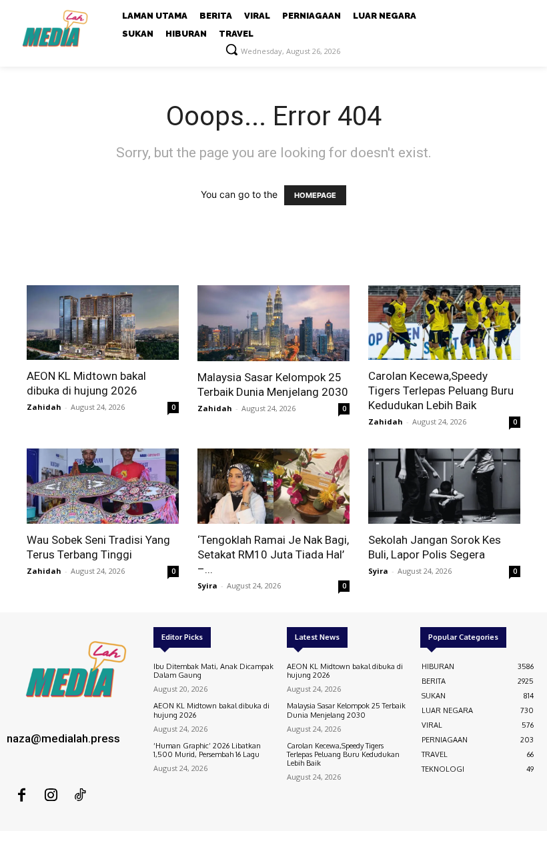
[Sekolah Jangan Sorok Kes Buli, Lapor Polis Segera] (444, 486)
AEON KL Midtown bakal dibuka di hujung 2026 (211, 710)
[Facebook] (21, 795)
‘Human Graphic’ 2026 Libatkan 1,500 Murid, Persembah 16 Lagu (207, 750)
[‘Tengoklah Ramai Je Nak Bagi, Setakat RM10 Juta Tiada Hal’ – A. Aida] (273, 486)
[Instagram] (50, 795)
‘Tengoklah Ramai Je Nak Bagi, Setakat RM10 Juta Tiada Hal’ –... (273, 554)
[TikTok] (80, 795)
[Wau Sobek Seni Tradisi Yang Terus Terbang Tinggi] (103, 486)
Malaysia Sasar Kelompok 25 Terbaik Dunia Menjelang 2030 (346, 710)
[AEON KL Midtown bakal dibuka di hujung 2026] (103, 323)
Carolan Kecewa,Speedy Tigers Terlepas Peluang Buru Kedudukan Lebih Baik (441, 390)
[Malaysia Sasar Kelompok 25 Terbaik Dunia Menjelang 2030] (273, 323)
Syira (207, 585)
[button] (231, 49)
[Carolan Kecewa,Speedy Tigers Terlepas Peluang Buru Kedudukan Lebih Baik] (444, 323)
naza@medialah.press (63, 738)
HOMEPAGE (315, 195)
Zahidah (44, 407)
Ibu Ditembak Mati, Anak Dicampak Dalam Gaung (213, 671)
